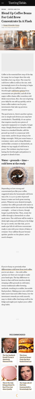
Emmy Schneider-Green (11, 25)
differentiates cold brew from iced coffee (16, 269)
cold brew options (18, 90)
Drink (3, 9)
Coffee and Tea (14, 9)
